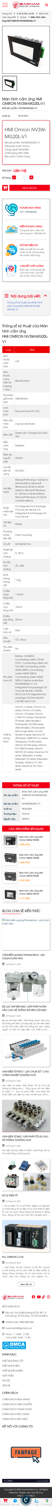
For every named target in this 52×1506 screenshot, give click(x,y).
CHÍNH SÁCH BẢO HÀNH (15, 1414)
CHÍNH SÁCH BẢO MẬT (15, 1418)
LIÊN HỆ (6, 1385)
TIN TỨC (6, 1380)
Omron (23, 17)
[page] (33, 1297)
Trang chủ (7, 13)
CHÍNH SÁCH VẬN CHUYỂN (17, 1404)
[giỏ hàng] (5, 1501)
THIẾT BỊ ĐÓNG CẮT (12, 1360)
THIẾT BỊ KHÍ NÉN (10, 1365)
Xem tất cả (26, 1284)
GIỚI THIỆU (8, 1375)
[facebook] (26, 1456)
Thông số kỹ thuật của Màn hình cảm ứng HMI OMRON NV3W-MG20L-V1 (24, 306)
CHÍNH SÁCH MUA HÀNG (16, 1399)
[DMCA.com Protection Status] (14, 1345)
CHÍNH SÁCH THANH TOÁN (17, 1409)
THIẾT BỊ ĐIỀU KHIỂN (12, 1370)
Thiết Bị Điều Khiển (26, 13)
